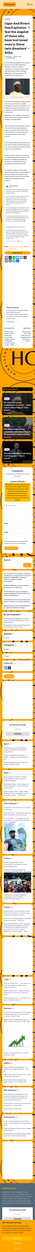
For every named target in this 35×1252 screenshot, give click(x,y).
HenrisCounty (13, 307)
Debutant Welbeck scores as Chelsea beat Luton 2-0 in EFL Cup (16, 586)
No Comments (11, 58)
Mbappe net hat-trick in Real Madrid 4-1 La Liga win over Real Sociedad (17, 606)
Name (6, 523)
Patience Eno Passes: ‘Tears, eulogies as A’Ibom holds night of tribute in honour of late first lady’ (16, 786)
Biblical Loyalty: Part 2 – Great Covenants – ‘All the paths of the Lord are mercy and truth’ (17, 992)
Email (6, 532)
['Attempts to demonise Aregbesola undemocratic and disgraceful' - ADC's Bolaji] (17, 882)
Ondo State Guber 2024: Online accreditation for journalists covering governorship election (15, 864)
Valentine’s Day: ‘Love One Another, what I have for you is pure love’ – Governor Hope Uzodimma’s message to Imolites (17, 913)
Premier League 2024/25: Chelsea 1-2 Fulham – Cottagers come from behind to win (16, 757)
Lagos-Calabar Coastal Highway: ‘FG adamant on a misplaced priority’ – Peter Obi (16, 1069)
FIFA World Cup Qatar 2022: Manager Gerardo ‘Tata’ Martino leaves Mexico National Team (15, 750)
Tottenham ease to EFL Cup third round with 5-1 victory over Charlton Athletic (17, 600)
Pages (7, 656)
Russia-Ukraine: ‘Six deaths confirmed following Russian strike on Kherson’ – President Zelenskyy (15, 778)
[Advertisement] (17, 282)
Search (7, 560)
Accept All (17, 1238)
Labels (7, 649)
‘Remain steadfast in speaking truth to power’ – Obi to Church (17, 455)
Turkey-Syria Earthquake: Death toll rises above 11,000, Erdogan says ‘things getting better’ (17, 1123)
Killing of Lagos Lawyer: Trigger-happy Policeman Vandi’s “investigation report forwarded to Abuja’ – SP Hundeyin (16, 793)
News (8, 19)
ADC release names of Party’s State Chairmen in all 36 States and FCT (16, 620)
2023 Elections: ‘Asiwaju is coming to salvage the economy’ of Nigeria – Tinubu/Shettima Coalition (15, 897)
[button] (11, 321)
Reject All (17, 1248)
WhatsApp (9, 676)
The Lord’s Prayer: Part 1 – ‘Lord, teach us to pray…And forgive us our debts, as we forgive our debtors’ (17, 985)
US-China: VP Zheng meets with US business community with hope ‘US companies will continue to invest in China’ (17, 1014)
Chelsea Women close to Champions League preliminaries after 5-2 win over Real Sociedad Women (17, 593)
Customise (17, 1243)
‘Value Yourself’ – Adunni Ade (12, 1109)
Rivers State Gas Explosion (16, 246)
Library (7, 638)
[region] (17, 1236)
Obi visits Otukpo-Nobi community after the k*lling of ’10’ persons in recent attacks (17, 431)
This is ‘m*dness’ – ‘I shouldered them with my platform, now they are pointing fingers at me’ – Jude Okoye (17, 820)
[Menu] (32, 4)
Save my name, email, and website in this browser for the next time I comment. (16, 542)
